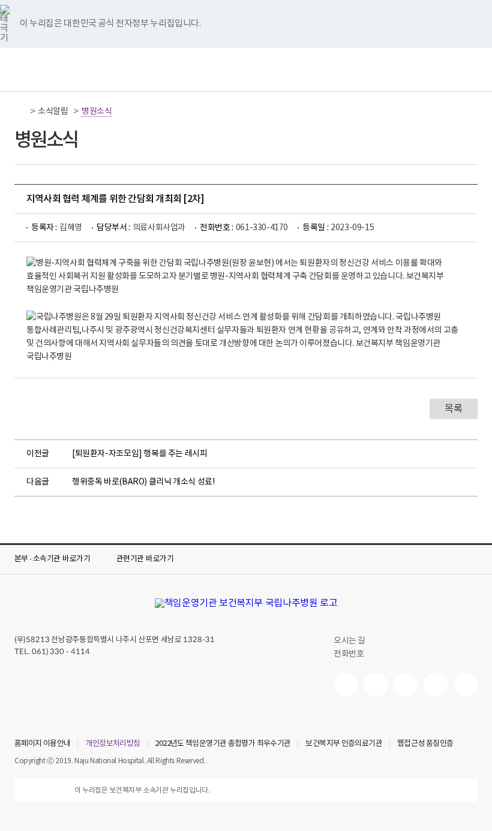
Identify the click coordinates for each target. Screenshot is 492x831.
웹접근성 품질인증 (425, 744)
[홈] (21, 111)
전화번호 (349, 654)
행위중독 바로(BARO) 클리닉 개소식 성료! (143, 482)
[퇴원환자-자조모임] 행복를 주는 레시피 (140, 454)
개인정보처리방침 (112, 744)
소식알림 (53, 111)
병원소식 (97, 111)
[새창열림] (346, 685)
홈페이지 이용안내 (42, 744)
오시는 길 (349, 641)
